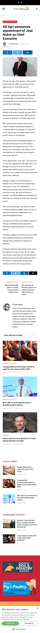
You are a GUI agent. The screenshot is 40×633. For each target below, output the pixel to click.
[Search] (36, 8)
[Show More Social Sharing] (35, 52)
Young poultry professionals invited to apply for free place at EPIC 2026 (19, 368)
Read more (26, 619)
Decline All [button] (29, 623)
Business (6, 435)
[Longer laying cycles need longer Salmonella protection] (9, 538)
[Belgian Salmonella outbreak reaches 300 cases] (9, 470)
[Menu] (3, 8)
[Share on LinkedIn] (27, 52)
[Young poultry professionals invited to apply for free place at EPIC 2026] (20, 351)
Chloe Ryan (13, 44)
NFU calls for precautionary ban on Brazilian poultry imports (17, 404)
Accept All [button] (10, 623)
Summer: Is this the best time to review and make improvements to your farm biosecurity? (27, 523)
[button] (20, 629)
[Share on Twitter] (17, 52)
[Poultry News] (21, 8)
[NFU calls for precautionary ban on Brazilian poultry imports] (20, 386)
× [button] (37, 608)
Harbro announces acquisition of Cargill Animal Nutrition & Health (19, 439)
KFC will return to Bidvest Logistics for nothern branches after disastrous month (29, 289)
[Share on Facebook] (7, 52)
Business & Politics (10, 21)
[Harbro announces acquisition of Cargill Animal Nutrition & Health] (20, 422)
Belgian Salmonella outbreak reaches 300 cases (25, 469)
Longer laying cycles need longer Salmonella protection (26, 538)
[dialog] (20, 619)
